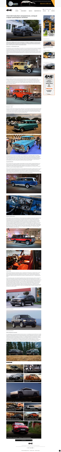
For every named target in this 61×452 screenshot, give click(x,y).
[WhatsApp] (10, 362)
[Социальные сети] (52, 9)
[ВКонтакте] (6, 362)
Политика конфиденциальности (25, 450)
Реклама (20, 9)
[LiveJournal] (11, 362)
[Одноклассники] (7, 362)
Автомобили (9, 39)
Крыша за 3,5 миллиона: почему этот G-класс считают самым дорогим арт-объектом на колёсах (49, 71)
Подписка (16, 9)
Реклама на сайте (32, 450)
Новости (40, 383)
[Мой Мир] (8, 362)
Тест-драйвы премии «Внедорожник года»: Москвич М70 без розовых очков (48, 59)
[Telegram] (9, 362)
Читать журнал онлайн (47, 9)
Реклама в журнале (37, 450)
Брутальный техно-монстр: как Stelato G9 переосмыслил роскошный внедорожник (48, 41)
